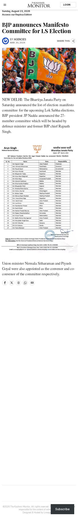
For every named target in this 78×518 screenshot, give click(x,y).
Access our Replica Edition (17, 14)
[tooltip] (4, 282)
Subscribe (62, 509)
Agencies (20, 39)
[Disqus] (39, 340)
